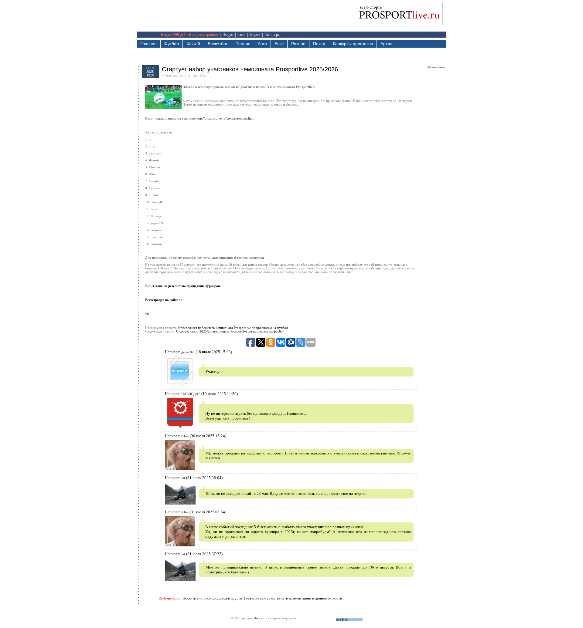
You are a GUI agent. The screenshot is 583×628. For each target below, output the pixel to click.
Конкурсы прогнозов (353, 43)
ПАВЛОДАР (190, 394)
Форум (228, 34)
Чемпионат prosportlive (185, 75)
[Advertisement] (247, 13)
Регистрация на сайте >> (163, 300)
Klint (185, 436)
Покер (319, 43)
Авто (262, 43)
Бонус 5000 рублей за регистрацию (189, 34)
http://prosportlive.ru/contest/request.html (225, 118)
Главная (148, 43)
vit (183, 478)
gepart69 (188, 352)
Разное (298, 43)
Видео (255, 34)
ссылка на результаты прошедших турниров (186, 286)
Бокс (279, 43)
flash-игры (272, 34)
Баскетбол (218, 43)
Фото (241, 34)
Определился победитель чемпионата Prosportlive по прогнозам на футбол (233, 327)
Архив (386, 43)
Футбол (171, 43)
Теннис (243, 43)
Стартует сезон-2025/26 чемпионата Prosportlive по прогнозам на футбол (230, 331)
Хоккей (193, 43)
